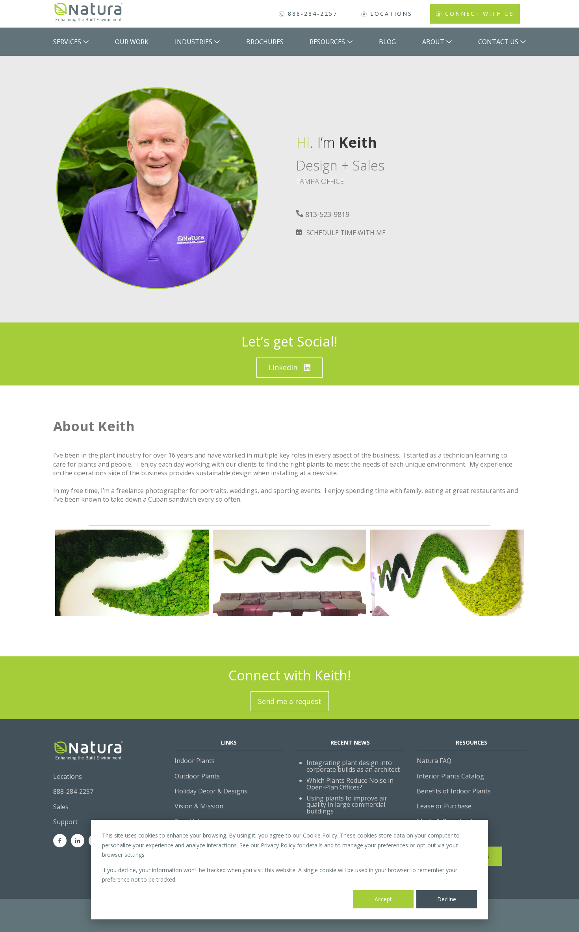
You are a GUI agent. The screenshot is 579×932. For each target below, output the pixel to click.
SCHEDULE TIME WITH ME (346, 232)
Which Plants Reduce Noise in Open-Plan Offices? (349, 783)
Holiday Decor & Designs (210, 791)
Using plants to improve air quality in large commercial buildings (346, 805)
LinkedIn (283, 367)
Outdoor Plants (197, 776)
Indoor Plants (194, 760)
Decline (446, 899)
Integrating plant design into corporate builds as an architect (353, 766)
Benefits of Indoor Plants (454, 791)
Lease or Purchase (444, 806)
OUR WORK (131, 41)
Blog (387, 41)
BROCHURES (265, 41)
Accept (383, 899)
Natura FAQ (434, 760)
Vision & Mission (198, 806)
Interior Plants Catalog (450, 776)
